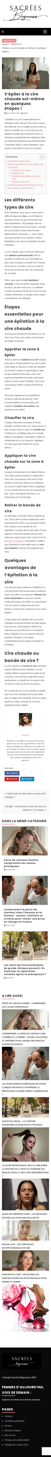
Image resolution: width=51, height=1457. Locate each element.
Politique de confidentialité (17, 1440)
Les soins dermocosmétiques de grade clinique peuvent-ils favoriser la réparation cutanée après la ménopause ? (25, 969)
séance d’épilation (15, 541)
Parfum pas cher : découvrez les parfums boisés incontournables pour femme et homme (24, 1278)
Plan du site (10, 1435)
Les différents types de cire (19, 161)
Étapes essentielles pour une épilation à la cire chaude (25, 165)
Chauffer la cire (18, 173)
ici (30, 234)
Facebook (13, 773)
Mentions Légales (13, 1430)
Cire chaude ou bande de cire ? (21, 188)
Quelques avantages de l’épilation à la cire (25, 185)
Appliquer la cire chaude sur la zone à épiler (26, 177)
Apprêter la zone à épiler (21, 170)
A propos (9, 1416)
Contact (8, 1426)
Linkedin (28, 779)
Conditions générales (14, 1421)
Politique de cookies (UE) (16, 1445)
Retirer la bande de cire (21, 182)
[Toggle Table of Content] (41, 157)
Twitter (27, 773)
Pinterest (12, 779)
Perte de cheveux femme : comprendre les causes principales (22, 863)
